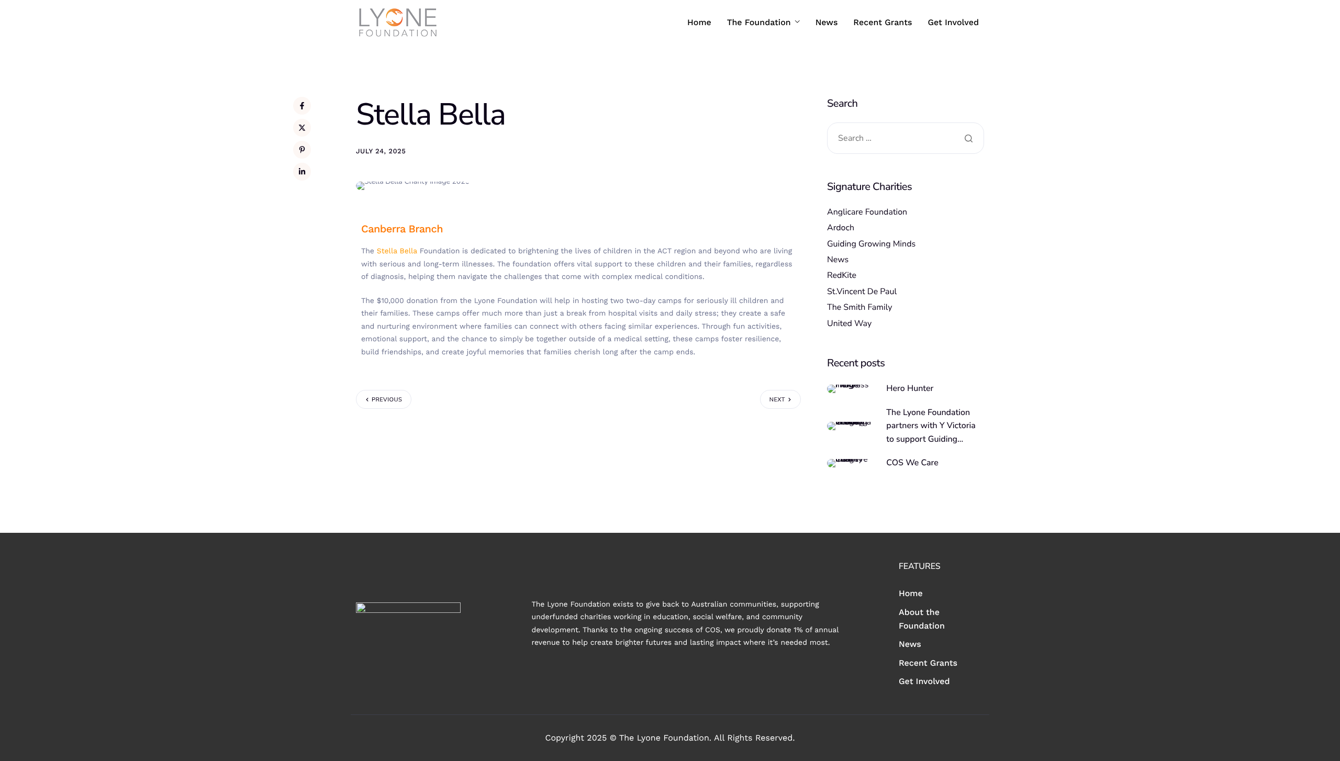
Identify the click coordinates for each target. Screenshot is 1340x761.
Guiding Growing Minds (871, 244)
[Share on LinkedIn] (302, 172)
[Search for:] (905, 138)
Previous (387, 400)
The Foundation (759, 22)
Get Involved (953, 22)
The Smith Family (859, 307)
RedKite (841, 275)
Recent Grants (882, 22)
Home (699, 22)
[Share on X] (302, 128)
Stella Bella (397, 251)
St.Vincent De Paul (862, 291)
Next (777, 400)
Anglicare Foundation (867, 212)
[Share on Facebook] (302, 106)
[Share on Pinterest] (302, 150)
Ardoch (840, 227)
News (827, 22)
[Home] (398, 22)
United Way (849, 323)
